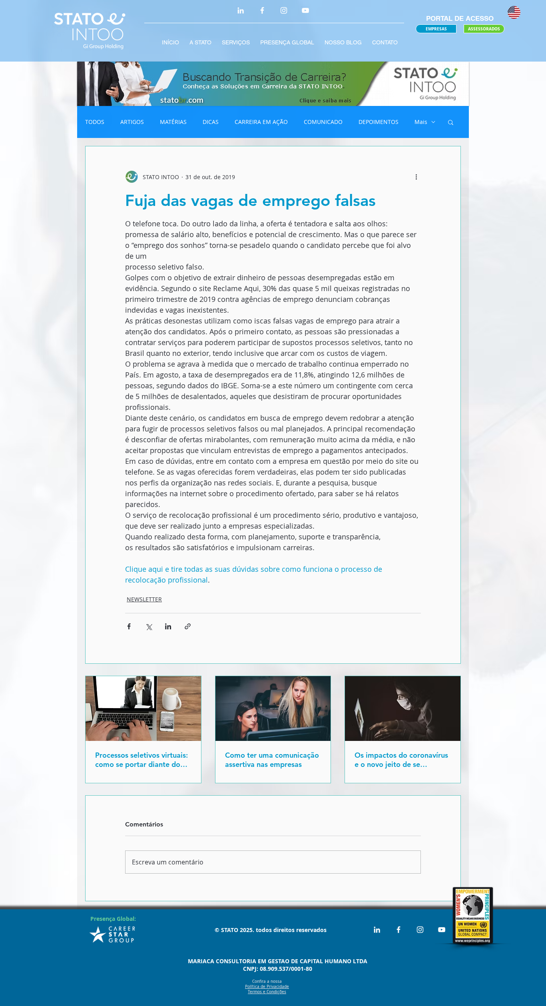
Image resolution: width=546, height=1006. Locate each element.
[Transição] (273, 84)
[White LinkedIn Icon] (240, 10)
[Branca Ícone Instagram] (283, 10)
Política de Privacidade (267, 986)
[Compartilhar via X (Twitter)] (148, 626)
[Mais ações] (416, 177)
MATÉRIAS (173, 122)
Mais (420, 122)
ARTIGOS (132, 122)
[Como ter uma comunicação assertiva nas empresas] (273, 708)
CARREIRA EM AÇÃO (261, 122)
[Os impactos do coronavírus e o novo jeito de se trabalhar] (402, 708)
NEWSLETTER (144, 599)
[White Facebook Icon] (262, 10)
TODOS (94, 122)
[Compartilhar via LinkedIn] (168, 626)
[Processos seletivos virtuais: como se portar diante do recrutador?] (143, 708)
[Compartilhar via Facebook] (129, 626)
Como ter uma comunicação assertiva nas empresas (272, 760)
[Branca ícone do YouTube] (305, 10)
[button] (450, 122)
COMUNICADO (323, 122)
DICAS (211, 122)
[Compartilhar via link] (187, 626)
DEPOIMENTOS (379, 122)
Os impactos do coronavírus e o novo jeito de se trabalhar (401, 760)
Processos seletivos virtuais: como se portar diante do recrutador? (141, 760)
